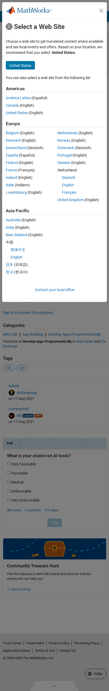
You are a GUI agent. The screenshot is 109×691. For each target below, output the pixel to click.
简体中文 (18, 250)
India (10, 227)
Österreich (65, 148)
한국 (9, 272)
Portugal (64, 155)
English (68, 185)
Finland (12, 163)
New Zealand (16, 235)
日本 (9, 264)
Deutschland (16, 148)
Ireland (11, 177)
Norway (63, 140)
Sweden (63, 163)
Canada (12, 105)
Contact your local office (54, 290)
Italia (10, 185)
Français (69, 192)
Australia (13, 220)
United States (17, 113)
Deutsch (68, 177)
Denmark (13, 140)
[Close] (101, 10)
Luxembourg (16, 192)
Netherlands (67, 133)
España (12, 155)
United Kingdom (70, 200)
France (11, 170)
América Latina (18, 98)
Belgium (12, 133)
